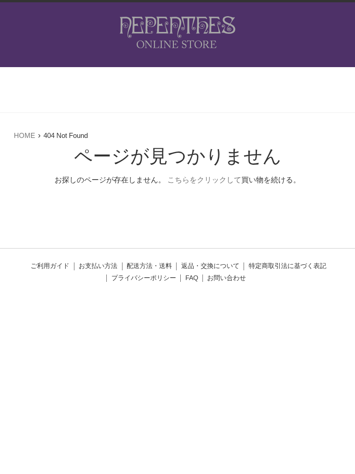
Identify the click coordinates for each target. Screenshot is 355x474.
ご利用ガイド (50, 265)
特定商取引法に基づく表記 (287, 265)
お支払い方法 (98, 265)
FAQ (191, 277)
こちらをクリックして (204, 180)
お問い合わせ (226, 277)
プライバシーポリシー (143, 277)
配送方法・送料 (149, 265)
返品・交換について (210, 265)
